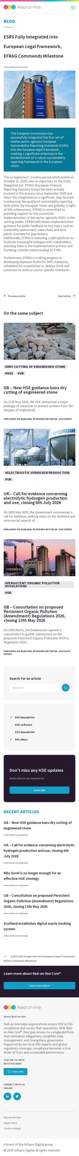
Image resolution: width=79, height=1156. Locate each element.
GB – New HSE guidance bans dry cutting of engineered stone (38, 825)
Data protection (12, 1117)
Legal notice (10, 1123)
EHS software (23, 725)
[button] (69, 1146)
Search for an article (25, 678)
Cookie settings (12, 1128)
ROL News (21, 739)
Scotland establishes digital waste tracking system (37, 926)
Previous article (16, 296)
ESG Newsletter (25, 732)
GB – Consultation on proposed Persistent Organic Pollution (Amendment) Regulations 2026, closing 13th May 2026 (38, 901)
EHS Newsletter (25, 717)
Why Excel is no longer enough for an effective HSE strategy (32, 876)
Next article (64, 296)
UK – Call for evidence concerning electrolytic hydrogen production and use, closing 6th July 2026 (39, 850)
